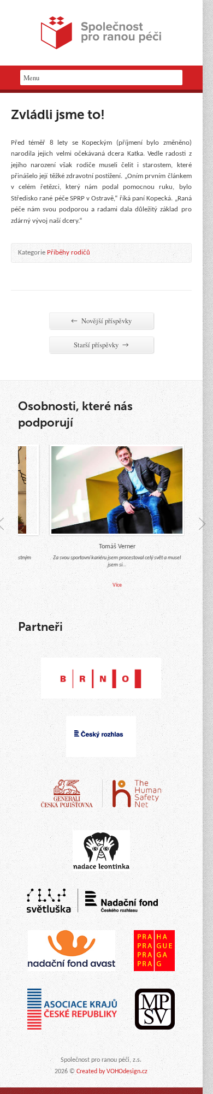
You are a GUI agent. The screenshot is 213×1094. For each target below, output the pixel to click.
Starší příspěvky (101, 345)
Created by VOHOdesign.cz (111, 1071)
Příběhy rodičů (68, 252)
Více (112, 585)
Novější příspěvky (101, 321)
